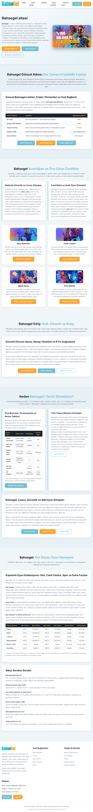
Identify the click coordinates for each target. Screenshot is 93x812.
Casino (35, 756)
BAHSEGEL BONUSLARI (12, 55)
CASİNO (44, 3)
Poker (35, 765)
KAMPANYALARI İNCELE (16, 485)
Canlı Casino (37, 759)
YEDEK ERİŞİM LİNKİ (45, 143)
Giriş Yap (77, 4)
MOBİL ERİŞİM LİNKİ (66, 143)
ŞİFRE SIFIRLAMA (46, 371)
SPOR (24, 3)
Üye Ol (87, 4)
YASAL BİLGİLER (29, 531)
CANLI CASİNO (53, 4)
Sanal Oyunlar (37, 762)
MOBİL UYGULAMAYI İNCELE (23, 301)
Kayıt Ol (17, 797)
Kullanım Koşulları (69, 765)
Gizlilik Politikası (69, 762)
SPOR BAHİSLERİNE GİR (23, 259)
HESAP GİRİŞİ (64, 531)
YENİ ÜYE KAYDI (30, 49)
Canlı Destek (68, 756)
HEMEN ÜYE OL (47, 531)
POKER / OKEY (65, 4)
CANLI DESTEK (59, 454)
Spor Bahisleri (37, 752)
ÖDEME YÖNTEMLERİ (69, 301)
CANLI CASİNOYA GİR (69, 259)
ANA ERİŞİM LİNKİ (26, 143)
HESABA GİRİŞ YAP (11, 49)
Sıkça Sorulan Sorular (71, 752)
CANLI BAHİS (32, 4)
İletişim (66, 759)
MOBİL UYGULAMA (65, 371)
